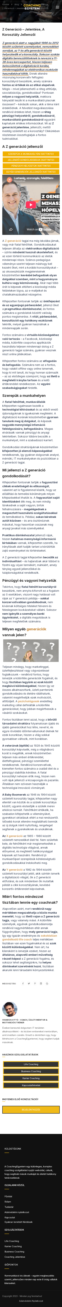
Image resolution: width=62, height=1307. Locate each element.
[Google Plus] (47, 983)
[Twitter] (29, 983)
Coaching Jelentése (15, 1256)
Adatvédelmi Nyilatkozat (31, 1301)
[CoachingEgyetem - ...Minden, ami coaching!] (32, 7)
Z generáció (13, 240)
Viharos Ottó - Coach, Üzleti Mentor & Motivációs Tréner (24, 1021)
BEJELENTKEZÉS (31, 1109)
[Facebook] (23, 983)
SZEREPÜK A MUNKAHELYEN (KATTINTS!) (31, 153)
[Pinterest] (35, 983)
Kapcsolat (10, 1217)
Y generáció (14, 869)
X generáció (14, 836)
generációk (36, 629)
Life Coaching (31, 1064)
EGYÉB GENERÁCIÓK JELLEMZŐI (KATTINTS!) (31, 171)
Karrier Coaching (31, 1078)
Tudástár (9, 1207)
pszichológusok (28, 701)
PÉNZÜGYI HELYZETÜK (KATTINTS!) (31, 165)
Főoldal (8, 1196)
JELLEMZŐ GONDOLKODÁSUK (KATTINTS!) (31, 159)
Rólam (8, 1201)
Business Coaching (31, 1071)
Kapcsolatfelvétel (31, 1085)
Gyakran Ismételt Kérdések (19, 1222)
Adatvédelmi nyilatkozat (17, 1212)
